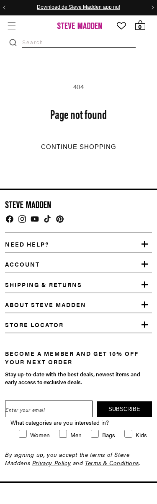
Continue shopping (78, 147)
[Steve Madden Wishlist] (121, 26)
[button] (11, 25)
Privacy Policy (51, 463)
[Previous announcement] (4, 7)
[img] (9, 219)
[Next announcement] (153, 7)
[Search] (13, 42)
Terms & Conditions (112, 463)
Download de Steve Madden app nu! (78, 7)
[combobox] (79, 42)
